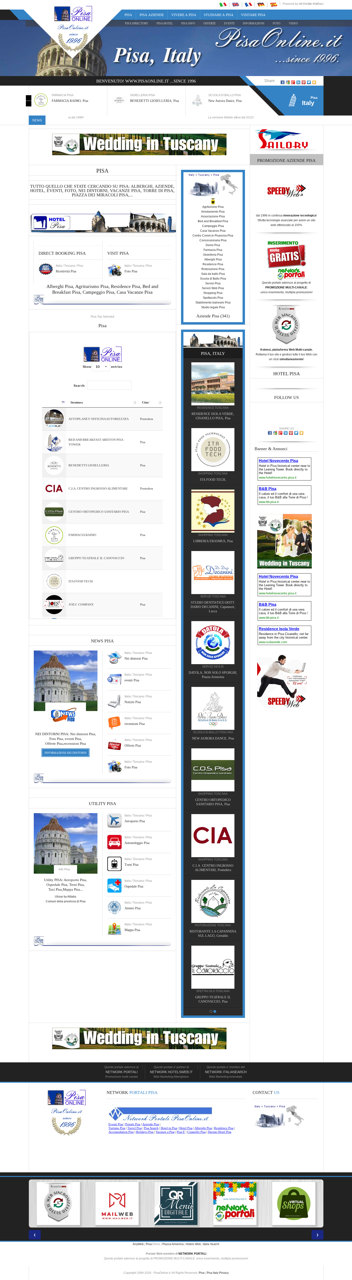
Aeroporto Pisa (135, 821)
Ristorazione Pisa (212, 269)
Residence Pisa (125, 286)
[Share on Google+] (293, 82)
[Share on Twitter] (309, 82)
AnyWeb (138, 1244)
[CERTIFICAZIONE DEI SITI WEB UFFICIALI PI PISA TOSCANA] (293, 1203)
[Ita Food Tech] (212, 449)
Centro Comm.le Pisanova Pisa (213, 235)
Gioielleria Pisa (213, 254)
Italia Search (211, 1244)
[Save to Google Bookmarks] (288, 82)
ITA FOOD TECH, (213, 479)
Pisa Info (188, 23)
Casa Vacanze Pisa (135, 292)
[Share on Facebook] (282, 82)
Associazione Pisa (213, 216)
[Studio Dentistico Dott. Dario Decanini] (212, 572)
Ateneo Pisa (133, 908)
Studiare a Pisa (218, 15)
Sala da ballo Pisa (213, 274)
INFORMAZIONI (253, 23)
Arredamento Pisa (213, 211)
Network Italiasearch (226, 1072)
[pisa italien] (261, 4)
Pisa (128, 15)
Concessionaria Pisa (213, 240)
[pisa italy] (235, 4)
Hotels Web (193, 1244)
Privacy (224, 1272)
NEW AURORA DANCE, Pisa (213, 738)
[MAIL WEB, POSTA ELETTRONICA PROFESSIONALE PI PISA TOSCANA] (58, 1203)
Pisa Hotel (165, 23)
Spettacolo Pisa (213, 297)
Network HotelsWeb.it (171, 1072)
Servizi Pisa (213, 283)
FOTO (276, 23)
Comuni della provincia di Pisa (65, 901)
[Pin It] (304, 82)
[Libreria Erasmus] (212, 511)
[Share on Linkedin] (298, 82)
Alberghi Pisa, (60, 286)
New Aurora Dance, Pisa (216, 101)
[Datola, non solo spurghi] (212, 642)
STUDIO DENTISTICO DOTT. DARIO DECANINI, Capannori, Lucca (213, 607)
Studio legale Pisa (213, 307)
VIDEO (293, 23)
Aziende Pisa (207, 316)
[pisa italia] (223, 4)
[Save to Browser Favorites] (314, 82)
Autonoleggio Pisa (137, 843)
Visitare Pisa (253, 15)
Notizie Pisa (133, 702)
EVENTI (229, 23)
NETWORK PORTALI (192, 1253)
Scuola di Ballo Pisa (213, 278)
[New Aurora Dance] (212, 708)
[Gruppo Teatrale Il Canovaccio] (212, 967)
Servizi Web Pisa (213, 288)
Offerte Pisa (133, 745)
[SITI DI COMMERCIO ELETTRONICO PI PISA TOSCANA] (234, 1203)
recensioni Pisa (135, 724)
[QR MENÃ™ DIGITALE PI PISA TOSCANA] (117, 1203)
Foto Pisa (131, 767)
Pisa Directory (136, 23)
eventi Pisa (132, 680)
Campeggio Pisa (98, 292)
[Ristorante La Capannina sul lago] (212, 901)
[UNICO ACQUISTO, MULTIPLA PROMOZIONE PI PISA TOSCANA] (176, 1203)
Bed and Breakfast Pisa (213, 221)
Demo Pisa (213, 245)
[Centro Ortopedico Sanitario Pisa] (212, 769)
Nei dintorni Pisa (136, 658)
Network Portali (311, 3)
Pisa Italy (212, 1272)
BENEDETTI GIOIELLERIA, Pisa (146, 101)
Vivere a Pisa (183, 15)
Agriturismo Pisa (91, 286)
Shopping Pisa (212, 293)
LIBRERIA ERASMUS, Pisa (213, 541)
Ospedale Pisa (134, 886)
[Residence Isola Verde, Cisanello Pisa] (212, 383)
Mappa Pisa (132, 930)
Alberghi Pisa (213, 259)
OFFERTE (210, 23)
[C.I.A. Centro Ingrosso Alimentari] (212, 835)
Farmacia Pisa (213, 250)
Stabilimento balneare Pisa (213, 302)
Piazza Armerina (173, 1244)
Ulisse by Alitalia (65, 896)
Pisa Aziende (152, 15)
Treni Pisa (131, 864)
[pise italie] (248, 4)
